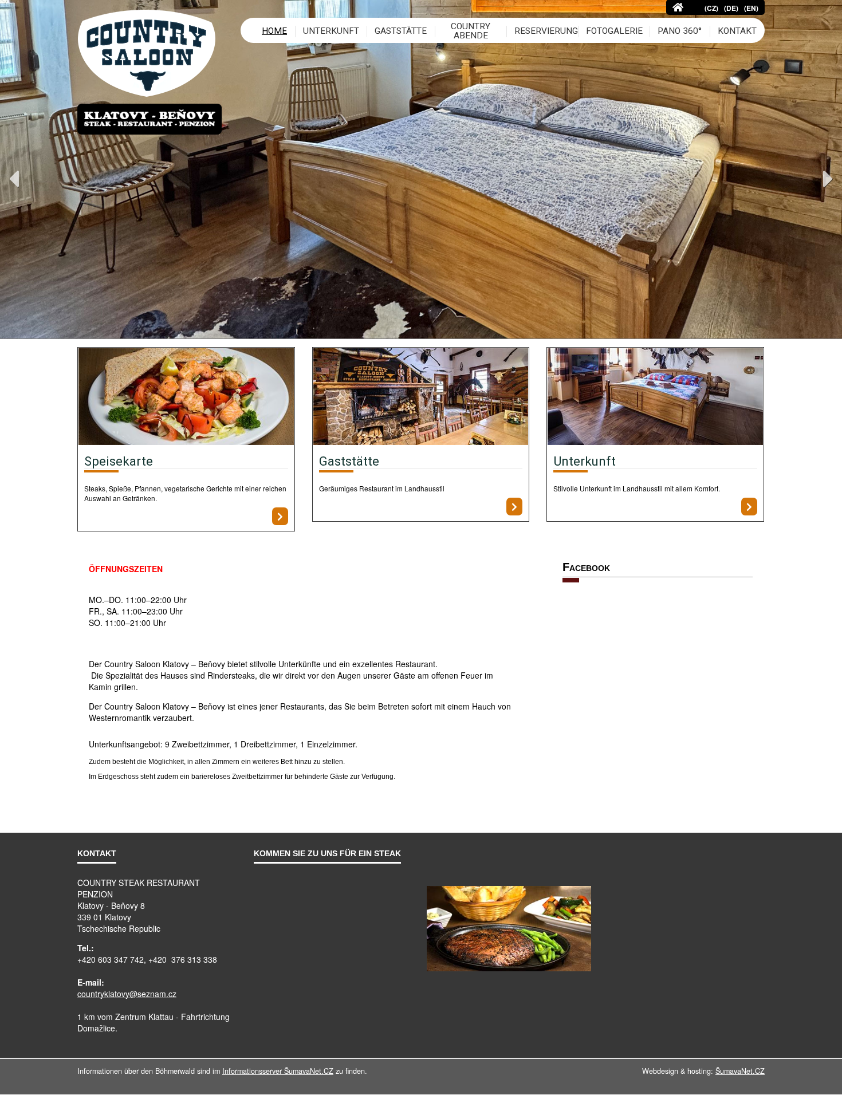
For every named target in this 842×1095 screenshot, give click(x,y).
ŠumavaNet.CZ (740, 1071)
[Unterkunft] (655, 397)
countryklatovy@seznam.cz (126, 993)
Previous (14, 178)
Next (828, 178)
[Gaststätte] (421, 397)
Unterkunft (584, 461)
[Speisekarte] (186, 397)
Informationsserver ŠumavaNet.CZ (277, 1071)
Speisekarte (118, 461)
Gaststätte (349, 461)
